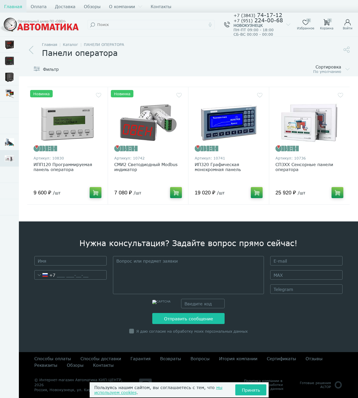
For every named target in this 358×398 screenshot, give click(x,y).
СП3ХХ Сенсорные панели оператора (304, 167)
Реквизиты (45, 365)
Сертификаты (281, 358)
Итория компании (238, 358)
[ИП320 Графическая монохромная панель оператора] (229, 122)
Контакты (161, 6)
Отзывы (314, 358)
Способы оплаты (52, 358)
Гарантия (141, 358)
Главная (13, 6)
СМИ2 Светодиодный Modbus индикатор (145, 167)
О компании (122, 6)
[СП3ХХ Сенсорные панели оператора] (309, 122)
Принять (251, 390)
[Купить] (95, 192)
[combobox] (45, 274)
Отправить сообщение (188, 318)
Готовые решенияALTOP (315, 385)
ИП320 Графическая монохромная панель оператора (218, 169)
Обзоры (92, 6)
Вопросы (200, 358)
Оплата (39, 6)
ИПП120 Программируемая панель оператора (63, 167)
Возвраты (170, 358)
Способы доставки (100, 358)
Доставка (65, 6)
